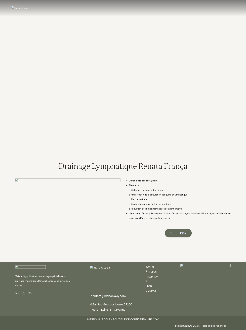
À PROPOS (151, 272)
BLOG (149, 286)
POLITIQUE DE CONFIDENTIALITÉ (132, 319)
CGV (156, 319)
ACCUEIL (150, 267)
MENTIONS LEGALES (99, 319)
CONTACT (151, 290)
